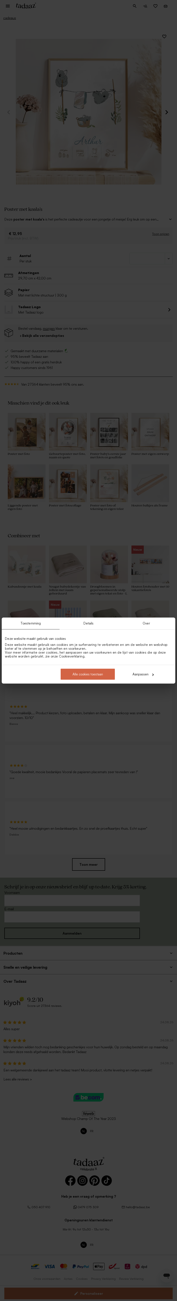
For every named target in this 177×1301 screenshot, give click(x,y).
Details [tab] (89, 623)
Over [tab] (146, 623)
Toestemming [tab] (31, 623)
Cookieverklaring (71, 656)
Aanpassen (141, 674)
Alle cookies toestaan (88, 674)
